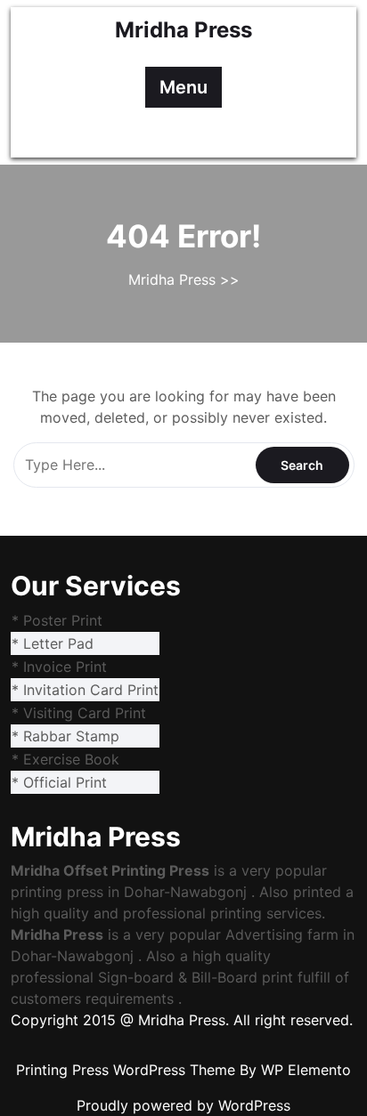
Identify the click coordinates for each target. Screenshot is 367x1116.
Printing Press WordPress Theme (128, 1070)
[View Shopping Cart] (199, 133)
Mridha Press (183, 30)
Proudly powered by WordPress (183, 1105)
